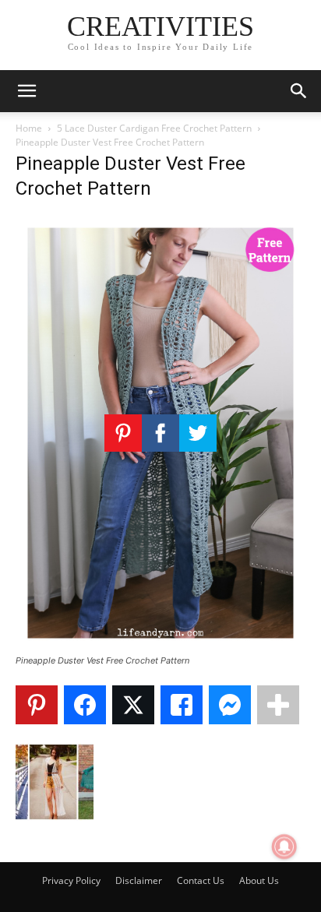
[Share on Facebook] (85, 704)
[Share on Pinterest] (37, 704)
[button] (26, 91)
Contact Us (200, 880)
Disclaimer (138, 880)
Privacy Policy (71, 880)
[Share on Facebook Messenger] (230, 704)
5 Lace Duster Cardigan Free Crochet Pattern (154, 128)
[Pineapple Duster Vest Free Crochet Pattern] (160, 646)
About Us (259, 880)
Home (29, 128)
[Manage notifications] (284, 846)
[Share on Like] (181, 704)
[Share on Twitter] (133, 704)
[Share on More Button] (278, 704)
